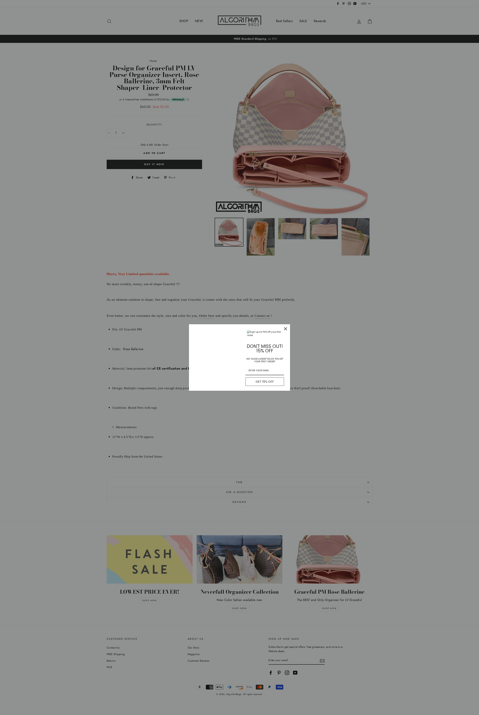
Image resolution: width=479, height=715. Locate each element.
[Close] (285, 328)
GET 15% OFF (265, 381)
